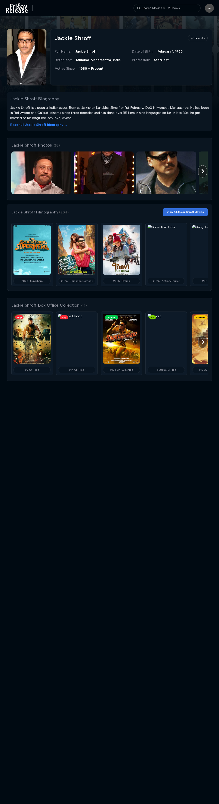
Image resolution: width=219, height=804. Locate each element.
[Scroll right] (202, 171)
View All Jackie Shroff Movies (185, 211)
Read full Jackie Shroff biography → (39, 125)
